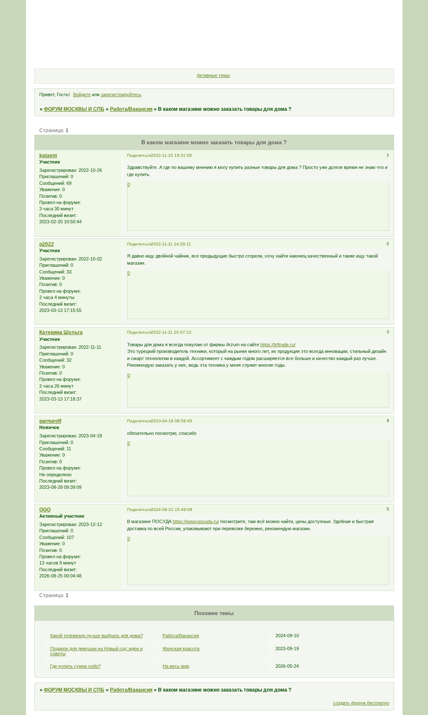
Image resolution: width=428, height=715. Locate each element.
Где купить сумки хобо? (75, 666)
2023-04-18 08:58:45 (171, 421)
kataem (48, 155)
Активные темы (213, 75)
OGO (45, 510)
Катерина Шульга (61, 332)
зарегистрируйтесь (121, 94)
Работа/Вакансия (131, 109)
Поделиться (139, 155)
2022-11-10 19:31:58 (171, 155)
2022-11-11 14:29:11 (171, 244)
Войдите (82, 94)
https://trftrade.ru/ (278, 344)
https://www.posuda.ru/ (196, 521)
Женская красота (181, 648)
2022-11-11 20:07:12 (171, 332)
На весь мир (176, 666)
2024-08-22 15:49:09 (171, 509)
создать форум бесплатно (361, 702)
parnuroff (50, 421)
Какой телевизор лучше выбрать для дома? (96, 635)
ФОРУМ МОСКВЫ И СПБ (74, 109)
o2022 (46, 244)
